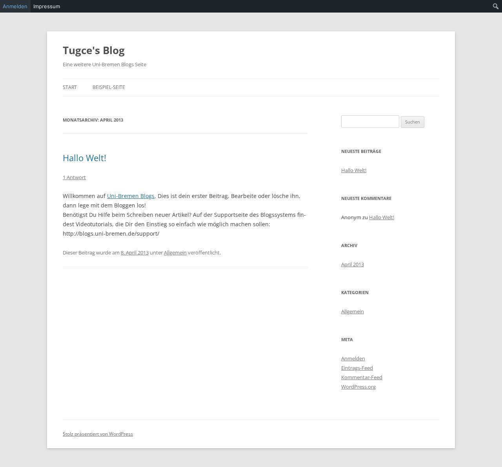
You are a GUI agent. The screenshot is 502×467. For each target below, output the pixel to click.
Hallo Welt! (84, 158)
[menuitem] (496, 6)
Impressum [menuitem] (46, 6)
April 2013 (352, 264)
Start (70, 87)
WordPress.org (358, 386)
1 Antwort (74, 177)
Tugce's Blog (94, 50)
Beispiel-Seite (109, 87)
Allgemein (175, 252)
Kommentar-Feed (361, 377)
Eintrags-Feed (357, 367)
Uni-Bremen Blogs (131, 196)
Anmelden (353, 358)
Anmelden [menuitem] (15, 6)
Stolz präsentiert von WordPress (98, 434)
